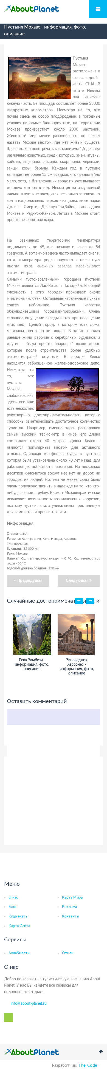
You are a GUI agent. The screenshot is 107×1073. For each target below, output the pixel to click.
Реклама (69, 907)
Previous (79, 601)
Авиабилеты (19, 953)
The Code (87, 1065)
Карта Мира (72, 897)
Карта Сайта (19, 926)
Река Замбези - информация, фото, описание (32, 664)
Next (90, 601)
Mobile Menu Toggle (98, 9)
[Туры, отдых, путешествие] (31, 1052)
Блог (13, 907)
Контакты (70, 916)
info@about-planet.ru (29, 1004)
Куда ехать (18, 916)
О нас (13, 897)
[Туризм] (31, 8)
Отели (68, 953)
